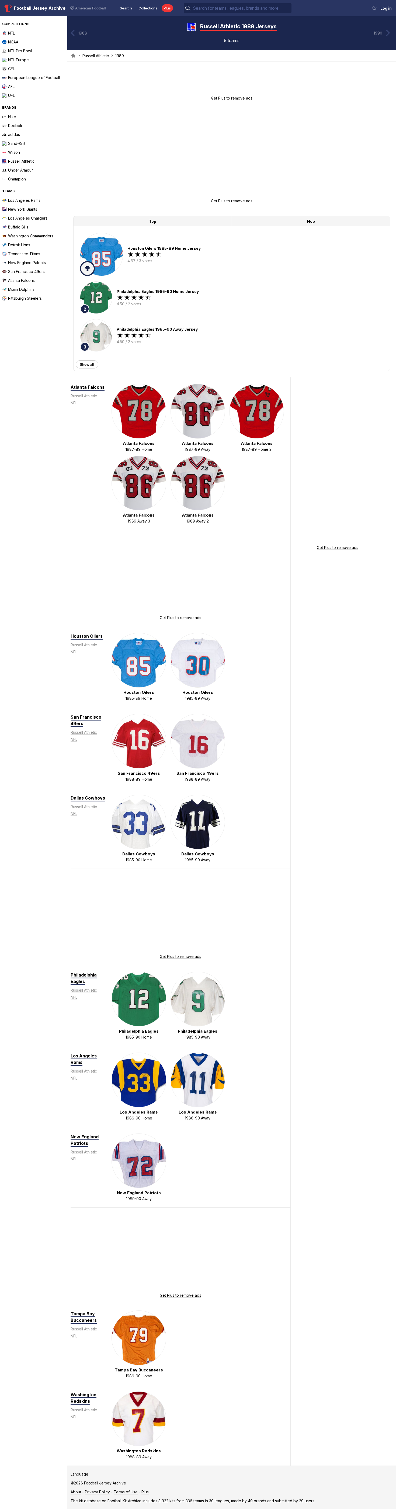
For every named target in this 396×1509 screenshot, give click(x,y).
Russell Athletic (95, 55)
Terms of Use (126, 1492)
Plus (167, 8)
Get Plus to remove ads (231, 98)
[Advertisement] (231, 80)
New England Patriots (85, 1140)
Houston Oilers (87, 636)
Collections (147, 8)
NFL (74, 403)
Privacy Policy (97, 1492)
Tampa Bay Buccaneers (84, 1317)
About (76, 1492)
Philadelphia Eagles (84, 978)
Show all (87, 365)
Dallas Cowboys (88, 798)
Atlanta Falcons (88, 387)
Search (126, 8)
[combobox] (241, 8)
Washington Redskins (83, 1398)
